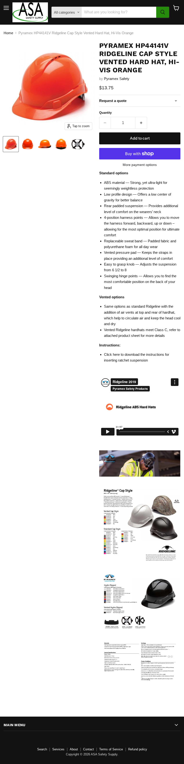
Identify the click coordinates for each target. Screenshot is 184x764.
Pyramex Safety (116, 79)
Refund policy (137, 749)
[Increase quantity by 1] (141, 123)
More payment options (140, 165)
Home (8, 33)
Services (58, 749)
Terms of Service (111, 749)
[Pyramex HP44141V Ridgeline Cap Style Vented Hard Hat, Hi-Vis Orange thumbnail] (10, 144)
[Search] (162, 12)
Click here (112, 354)
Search (42, 749)
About (74, 749)
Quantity (105, 112)
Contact (88, 749)
